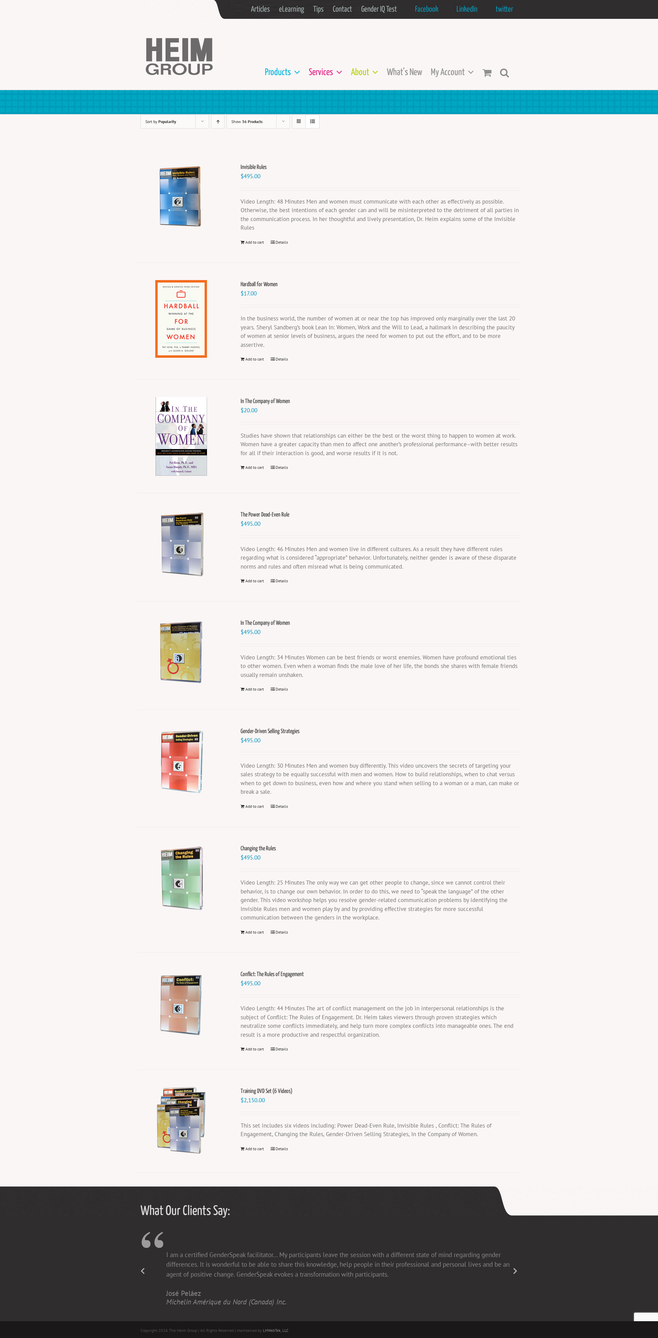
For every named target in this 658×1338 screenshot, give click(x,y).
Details (282, 242)
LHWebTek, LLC (276, 1330)
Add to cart (254, 242)
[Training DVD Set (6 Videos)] (181, 1121)
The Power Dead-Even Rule (265, 515)
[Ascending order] (217, 121)
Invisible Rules (254, 167)
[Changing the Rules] (181, 878)
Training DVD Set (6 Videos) (266, 1091)
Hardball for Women (259, 285)
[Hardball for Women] (181, 319)
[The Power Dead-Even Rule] (181, 544)
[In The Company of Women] (181, 436)
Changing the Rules (258, 849)
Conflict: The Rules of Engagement (272, 974)
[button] (504, 72)
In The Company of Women (265, 401)
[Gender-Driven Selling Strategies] (181, 761)
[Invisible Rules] (181, 197)
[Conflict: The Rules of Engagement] (181, 1004)
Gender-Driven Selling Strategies (270, 731)
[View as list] (312, 121)
